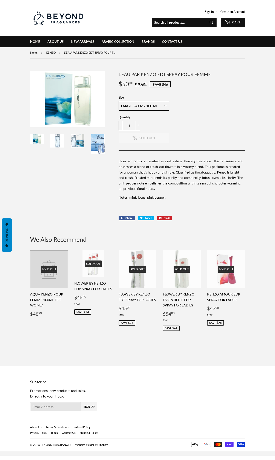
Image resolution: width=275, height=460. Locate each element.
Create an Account (232, 12)
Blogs (54, 432)
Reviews (6, 235)
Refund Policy (82, 427)
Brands (148, 41)
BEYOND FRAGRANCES (56, 444)
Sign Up (89, 406)
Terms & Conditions (58, 427)
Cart (236, 22)
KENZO (51, 52)
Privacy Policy (38, 432)
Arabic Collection (118, 41)
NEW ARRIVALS (82, 41)
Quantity (124, 117)
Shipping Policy (89, 432)
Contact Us (172, 41)
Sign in (209, 12)
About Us (55, 41)
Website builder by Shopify (91, 444)
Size (121, 97)
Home (35, 41)
